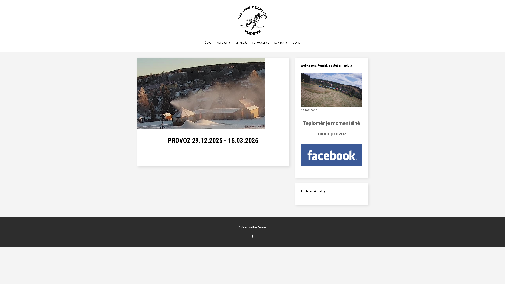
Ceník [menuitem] (296, 42)
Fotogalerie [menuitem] (260, 42)
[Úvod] (252, 20)
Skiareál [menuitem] (241, 42)
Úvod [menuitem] (208, 42)
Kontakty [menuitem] (281, 42)
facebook (252, 236)
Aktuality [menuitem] (224, 42)
